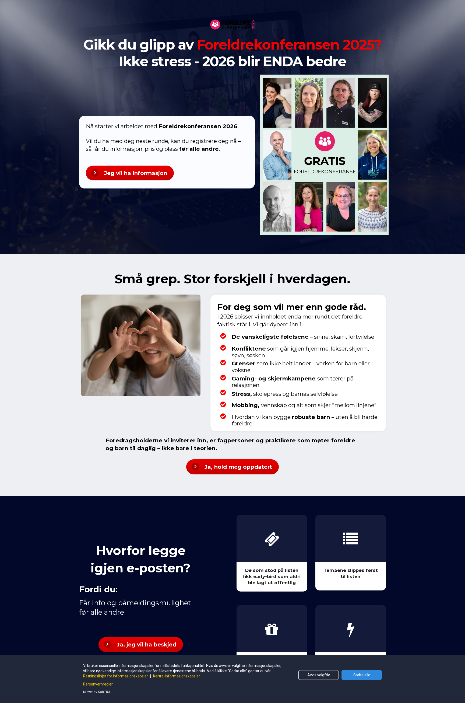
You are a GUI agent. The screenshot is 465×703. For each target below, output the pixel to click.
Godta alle (361, 675)
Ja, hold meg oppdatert (238, 467)
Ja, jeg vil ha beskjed (146, 644)
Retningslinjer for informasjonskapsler (116, 676)
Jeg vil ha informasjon (135, 173)
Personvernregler (98, 684)
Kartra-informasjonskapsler (176, 676)
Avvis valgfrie (318, 675)
